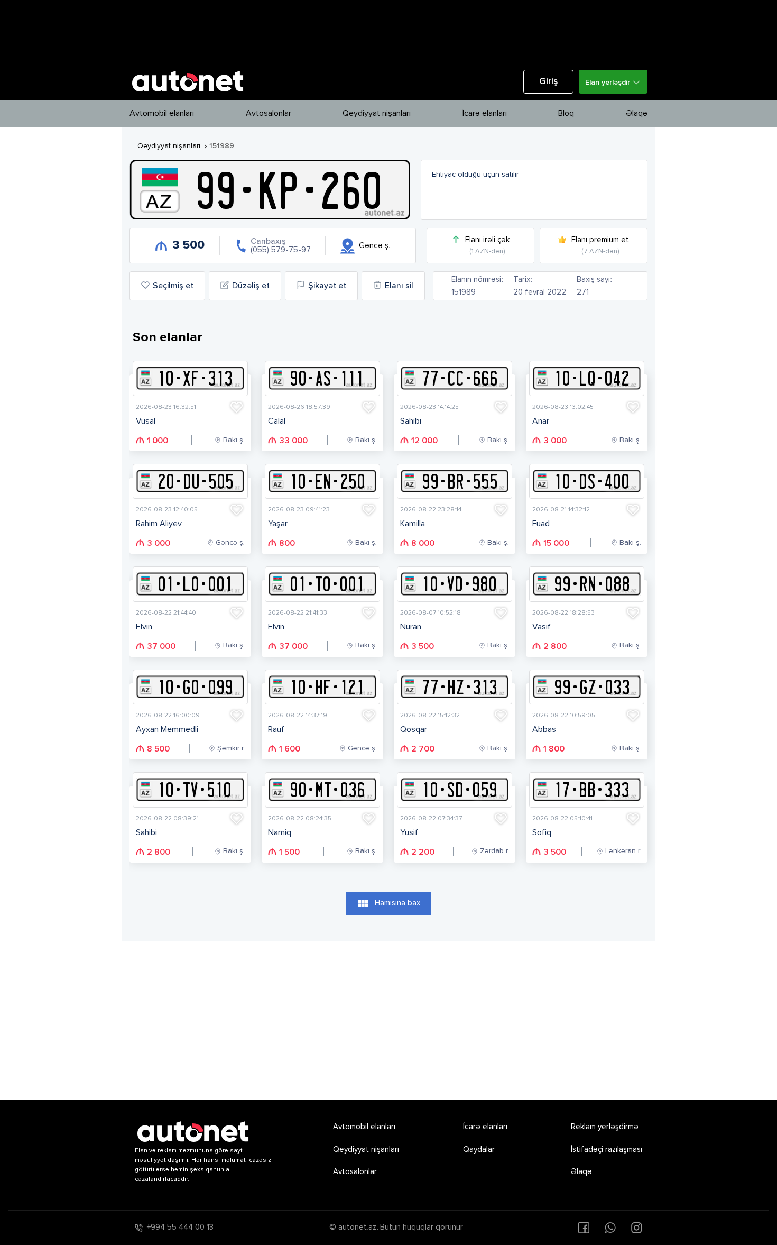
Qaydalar (479, 1150)
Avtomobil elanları (162, 113)
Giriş (548, 81)
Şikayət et (327, 286)
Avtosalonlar (268, 113)
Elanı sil (399, 286)
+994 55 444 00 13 (180, 1227)
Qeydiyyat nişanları (377, 113)
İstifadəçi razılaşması (606, 1150)
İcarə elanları (484, 113)
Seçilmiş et (173, 286)
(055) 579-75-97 (281, 250)
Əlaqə (637, 113)
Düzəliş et (251, 286)
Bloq (566, 113)
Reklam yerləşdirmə (605, 1127)
